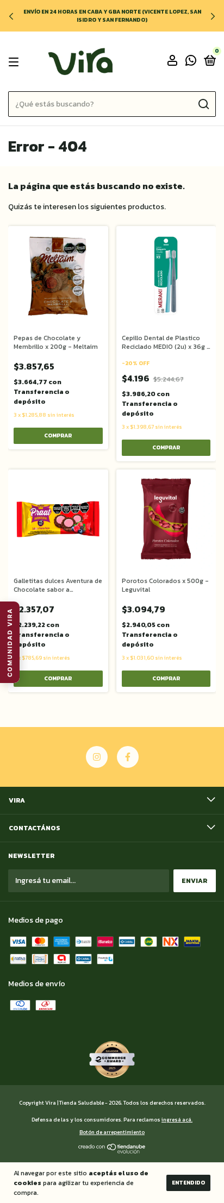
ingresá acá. (176, 1120)
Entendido (188, 1183)
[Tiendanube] (112, 1151)
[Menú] (15, 62)
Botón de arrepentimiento (112, 1132)
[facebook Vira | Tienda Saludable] (128, 757)
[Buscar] (203, 104)
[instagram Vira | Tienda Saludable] (97, 757)
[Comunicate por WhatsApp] (191, 62)
